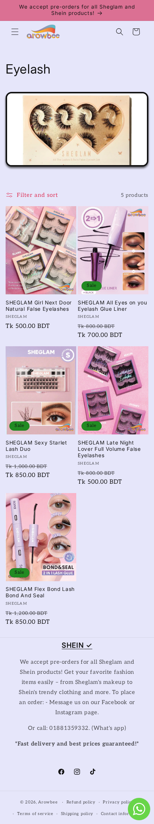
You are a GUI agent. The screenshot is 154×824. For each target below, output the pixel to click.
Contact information (122, 813)
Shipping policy (77, 813)
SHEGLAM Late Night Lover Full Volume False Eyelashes (109, 449)
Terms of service (35, 813)
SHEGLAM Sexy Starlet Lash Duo (36, 446)
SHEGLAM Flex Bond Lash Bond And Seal (40, 592)
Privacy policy (118, 802)
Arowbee (48, 802)
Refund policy (81, 802)
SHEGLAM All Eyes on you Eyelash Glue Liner (112, 306)
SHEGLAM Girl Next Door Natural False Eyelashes (39, 306)
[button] (15, 32)
